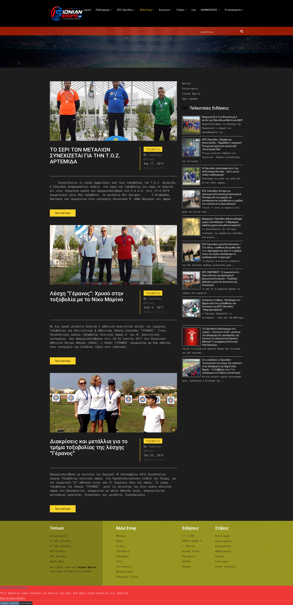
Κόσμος (186, 566)
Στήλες (180, 9)
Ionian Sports (191, 93)
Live (194, 9)
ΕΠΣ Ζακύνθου (125, 9)
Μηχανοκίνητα (124, 571)
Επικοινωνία (190, 88)
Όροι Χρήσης (190, 98)
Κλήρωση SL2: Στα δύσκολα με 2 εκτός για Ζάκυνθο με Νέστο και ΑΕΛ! (222, 119)
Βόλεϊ (119, 541)
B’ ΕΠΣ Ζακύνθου (60, 546)
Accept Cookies (9, 603)
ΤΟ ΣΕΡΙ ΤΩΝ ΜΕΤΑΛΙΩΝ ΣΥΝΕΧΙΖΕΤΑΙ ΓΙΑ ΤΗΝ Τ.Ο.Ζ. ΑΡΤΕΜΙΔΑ (85, 155)
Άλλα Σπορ (146, 9)
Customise (26, 603)
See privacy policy (12, 598)
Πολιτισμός (222, 536)
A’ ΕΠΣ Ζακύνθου (60, 541)
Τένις (119, 561)
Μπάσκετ (121, 536)
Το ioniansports (232, 9)
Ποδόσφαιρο (103, 9)
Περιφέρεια (189, 556)
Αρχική (87, 9)
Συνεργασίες (223, 546)
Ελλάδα (186, 561)
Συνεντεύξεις (223, 541)
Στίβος (120, 546)
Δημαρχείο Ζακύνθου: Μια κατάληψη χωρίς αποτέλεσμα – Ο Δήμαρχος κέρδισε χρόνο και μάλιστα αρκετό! (222, 222)
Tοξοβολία (153, 149)
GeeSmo (87, 571)
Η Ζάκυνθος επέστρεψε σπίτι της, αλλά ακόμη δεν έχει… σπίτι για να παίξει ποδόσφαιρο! (220, 171)
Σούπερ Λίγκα (190, 551)
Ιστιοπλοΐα (123, 566)
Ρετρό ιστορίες (225, 566)
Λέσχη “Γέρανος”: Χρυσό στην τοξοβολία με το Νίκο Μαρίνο (86, 296)
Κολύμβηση (122, 556)
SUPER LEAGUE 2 (191, 541)
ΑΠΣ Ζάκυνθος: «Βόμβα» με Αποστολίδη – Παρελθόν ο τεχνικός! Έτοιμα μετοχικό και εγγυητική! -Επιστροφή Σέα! (222, 144)
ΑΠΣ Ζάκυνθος (58, 556)
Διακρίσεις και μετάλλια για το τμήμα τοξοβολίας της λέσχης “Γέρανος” (89, 447)
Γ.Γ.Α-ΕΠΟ (188, 536)
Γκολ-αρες (221, 561)
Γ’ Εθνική (188, 546)
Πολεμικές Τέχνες (127, 576)
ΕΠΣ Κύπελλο (57, 551)
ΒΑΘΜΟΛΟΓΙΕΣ (209, 9)
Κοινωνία (164, 9)
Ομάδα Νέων (57, 561)
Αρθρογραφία (223, 551)
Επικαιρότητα (58, 536)
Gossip (219, 556)
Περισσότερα (62, 213)
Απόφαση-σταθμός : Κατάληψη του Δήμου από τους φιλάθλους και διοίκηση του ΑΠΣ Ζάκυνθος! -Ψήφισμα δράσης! (221, 305)
